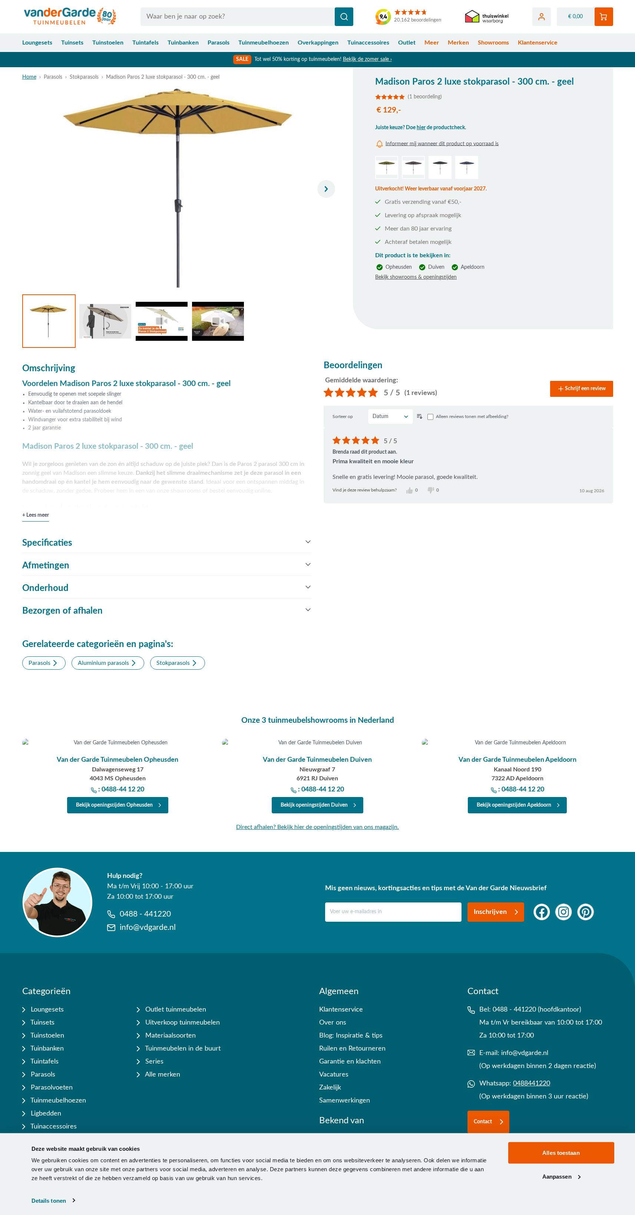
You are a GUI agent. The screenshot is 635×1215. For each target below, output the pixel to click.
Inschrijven (490, 912)
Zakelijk (330, 1087)
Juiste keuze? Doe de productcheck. (420, 127)
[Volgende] (326, 189)
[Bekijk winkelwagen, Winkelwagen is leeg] (604, 16)
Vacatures (333, 1074)
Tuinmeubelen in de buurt (182, 1048)
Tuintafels (145, 43)
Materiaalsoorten (169, 1035)
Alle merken (161, 1074)
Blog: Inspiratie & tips (351, 1035)
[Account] (541, 16)
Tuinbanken (183, 43)
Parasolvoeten (51, 1087)
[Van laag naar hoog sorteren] (419, 416)
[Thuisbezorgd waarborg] (486, 17)
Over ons (332, 1022)
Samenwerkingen (344, 1100)
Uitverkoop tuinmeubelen (181, 1022)
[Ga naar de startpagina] (70, 16)
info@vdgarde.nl (524, 1053)
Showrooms (493, 43)
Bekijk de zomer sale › (367, 59)
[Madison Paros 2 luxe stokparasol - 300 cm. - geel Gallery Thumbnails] (133, 321)
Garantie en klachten (350, 1061)
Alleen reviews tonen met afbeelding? (472, 416)
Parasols (218, 43)
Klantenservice (538, 43)
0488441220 (531, 1083)
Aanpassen (557, 1176)
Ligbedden (45, 1113)
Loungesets (37, 43)
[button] (483, 96)
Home (29, 77)
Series (153, 1061)
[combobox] (247, 16)
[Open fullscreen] (181, 189)
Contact (483, 1121)
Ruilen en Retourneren (352, 1048)
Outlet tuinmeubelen (174, 1009)
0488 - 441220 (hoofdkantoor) (537, 1009)
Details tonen (49, 1200)
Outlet (407, 43)
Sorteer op (343, 416)
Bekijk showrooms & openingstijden (416, 277)
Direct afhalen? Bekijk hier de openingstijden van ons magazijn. (317, 827)
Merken (458, 43)
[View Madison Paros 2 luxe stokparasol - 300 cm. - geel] (49, 321)
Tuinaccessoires (368, 43)
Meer (431, 43)
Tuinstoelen (107, 43)
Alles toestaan (560, 1153)
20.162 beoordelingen (417, 20)
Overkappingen (318, 43)
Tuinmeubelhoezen (263, 43)
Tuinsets (72, 43)
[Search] (344, 16)
